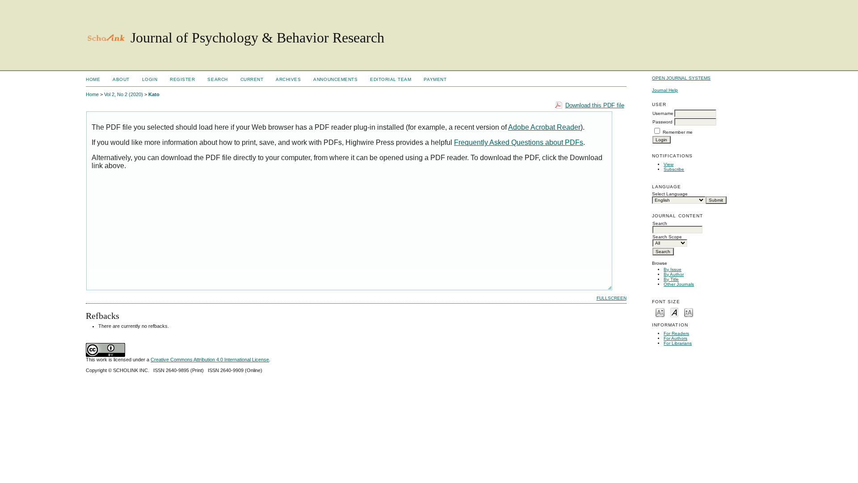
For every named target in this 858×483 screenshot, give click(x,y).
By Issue (672, 269)
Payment (435, 79)
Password (662, 121)
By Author (674, 274)
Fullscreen (612, 298)
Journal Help (665, 90)
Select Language (670, 193)
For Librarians (678, 343)
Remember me (678, 132)
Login (150, 79)
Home (93, 79)
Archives (288, 79)
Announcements (335, 79)
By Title (671, 279)
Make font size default (674, 312)
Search (217, 79)
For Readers (676, 333)
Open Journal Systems (681, 78)
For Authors (675, 338)
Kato (154, 94)
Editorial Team (390, 79)
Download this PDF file (594, 105)
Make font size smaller (660, 312)
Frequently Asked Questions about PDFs (518, 142)
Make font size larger (688, 312)
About (121, 79)
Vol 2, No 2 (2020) (123, 94)
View (668, 164)
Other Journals (679, 284)
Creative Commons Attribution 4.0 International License (210, 359)
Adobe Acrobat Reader (544, 127)
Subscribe (674, 169)
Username (662, 113)
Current (252, 79)
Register (182, 79)
